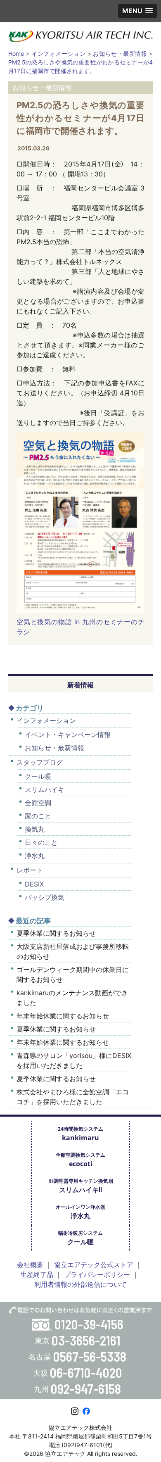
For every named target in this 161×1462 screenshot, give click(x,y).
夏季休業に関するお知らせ (56, 933)
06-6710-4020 (86, 1372)
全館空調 (38, 803)
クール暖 (38, 776)
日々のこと (41, 842)
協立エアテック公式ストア (93, 1264)
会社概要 (30, 1264)
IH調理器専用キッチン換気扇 (80, 1185)
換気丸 (35, 829)
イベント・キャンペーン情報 (68, 734)
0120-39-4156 (88, 1324)
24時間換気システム (80, 1133)
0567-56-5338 (89, 1356)
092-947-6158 (86, 1388)
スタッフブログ (40, 762)
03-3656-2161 (86, 1340)
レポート (30, 870)
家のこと (38, 816)
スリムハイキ (44, 789)
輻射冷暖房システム (80, 1237)
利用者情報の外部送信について (80, 1284)
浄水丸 (35, 855)
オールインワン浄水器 (80, 1211)
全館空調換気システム (80, 1159)
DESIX (34, 884)
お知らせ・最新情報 (54, 748)
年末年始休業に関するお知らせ (63, 1016)
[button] (137, 11)
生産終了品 (36, 1274)
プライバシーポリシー (97, 1274)
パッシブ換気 (44, 897)
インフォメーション (46, 720)
